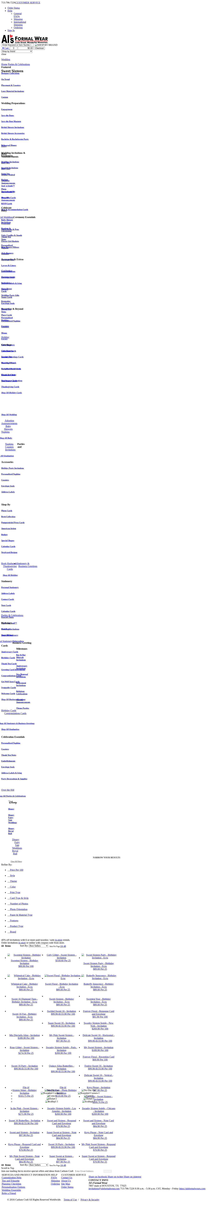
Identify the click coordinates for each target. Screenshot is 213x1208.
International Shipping (20, 23)
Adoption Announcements (8, 181)
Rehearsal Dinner (9, 145)
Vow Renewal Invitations (22, 675)
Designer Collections (10, 73)
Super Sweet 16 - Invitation (61, 1023)
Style (12, 875)
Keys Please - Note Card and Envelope (98, 1134)
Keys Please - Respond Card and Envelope (24, 1145)
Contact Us (66, 1177)
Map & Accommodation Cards (14, 209)
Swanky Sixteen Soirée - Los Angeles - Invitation (61, 1110)
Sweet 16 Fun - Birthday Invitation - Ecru (24, 1015)
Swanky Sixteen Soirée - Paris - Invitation (61, 1049)
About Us (66, 1180)
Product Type (16, 926)
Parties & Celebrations (12, 615)
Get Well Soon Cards (10, 681)
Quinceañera (18, 641)
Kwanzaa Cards (8, 375)
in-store (58, 940)
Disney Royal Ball (11, 831)
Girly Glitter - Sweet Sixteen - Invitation (61, 956)
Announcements (8, 277)
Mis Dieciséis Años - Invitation (24, 1035)
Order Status (13, 8)
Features (14, 920)
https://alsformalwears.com (192, 1188)
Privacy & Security (90, 1199)
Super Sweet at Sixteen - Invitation (61, 1157)
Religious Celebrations (21, 692)
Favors (4, 339)
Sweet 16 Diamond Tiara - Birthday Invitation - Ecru (25, 1000)
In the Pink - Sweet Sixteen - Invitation (24, 1110)
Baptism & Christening (6, 229)
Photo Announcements (8, 190)
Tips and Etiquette (10, 1180)
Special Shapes (7, 540)
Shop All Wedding (9, 414)
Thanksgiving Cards (10, 387)
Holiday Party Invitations (12, 468)
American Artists (8, 528)
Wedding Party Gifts (10, 295)
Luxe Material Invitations (12, 91)
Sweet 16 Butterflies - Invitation (24, 1120)
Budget (4, 534)
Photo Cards (6, 510)
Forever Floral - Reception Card (98, 1056)
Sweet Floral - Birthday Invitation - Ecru (61, 985)
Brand (13, 931)
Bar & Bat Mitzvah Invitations (21, 657)
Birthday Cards (8, 658)
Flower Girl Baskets (10, 241)
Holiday (5, 337)
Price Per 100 (16, 870)
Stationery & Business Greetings (27, 565)
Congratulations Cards (11, 675)
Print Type (15, 892)
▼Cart (5, 48)
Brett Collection (8, 516)
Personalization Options (13, 1187)
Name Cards (6, 297)
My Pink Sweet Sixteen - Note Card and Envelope (25, 1157)
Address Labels (8, 492)
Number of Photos (19, 903)
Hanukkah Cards (8, 363)
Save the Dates (7, 115)
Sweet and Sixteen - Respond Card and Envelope (61, 1122)
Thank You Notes (8, 755)
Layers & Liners (8, 265)
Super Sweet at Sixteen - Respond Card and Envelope (98, 1157)
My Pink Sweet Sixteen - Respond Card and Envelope (99, 1145)
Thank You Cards (9, 663)
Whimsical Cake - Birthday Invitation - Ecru (24, 985)
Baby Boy (5, 163)
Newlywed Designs (9, 552)
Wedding (5, 59)
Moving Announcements (23, 701)
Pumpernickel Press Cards (12, 522)
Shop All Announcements (8, 198)
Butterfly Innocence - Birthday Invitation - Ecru (99, 985)
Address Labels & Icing (11, 283)
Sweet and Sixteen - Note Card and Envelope (98, 1122)
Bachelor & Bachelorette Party (15, 139)
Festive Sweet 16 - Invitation (99, 1066)
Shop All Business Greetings (13, 699)
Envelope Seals (8, 259)
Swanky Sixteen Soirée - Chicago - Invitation (98, 1110)
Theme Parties (22, 708)
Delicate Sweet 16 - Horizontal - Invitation (98, 1036)
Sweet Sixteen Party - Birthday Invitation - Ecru (98, 964)
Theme (13, 881)
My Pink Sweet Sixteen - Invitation (61, 1036)
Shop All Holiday (10, 575)
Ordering (18, 27)
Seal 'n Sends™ (8, 186)
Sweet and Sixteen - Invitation (24, 1132)
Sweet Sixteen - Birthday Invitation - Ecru (61, 1000)
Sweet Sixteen (7, 635)
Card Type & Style (19, 898)
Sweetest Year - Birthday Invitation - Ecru (98, 1000)
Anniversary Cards (9, 652)
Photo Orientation (18, 909)
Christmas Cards (8, 351)
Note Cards (6, 605)
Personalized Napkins (10, 321)
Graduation (6, 270)
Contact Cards (7, 599)
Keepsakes (5, 301)
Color (13, 886)
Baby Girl (5, 169)
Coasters (5, 254)
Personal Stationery (10, 587)
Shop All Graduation (10, 729)
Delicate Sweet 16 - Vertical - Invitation (98, 1076)
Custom (4, 97)
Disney (11, 809)
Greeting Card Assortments (13, 669)
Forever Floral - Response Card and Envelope (98, 1012)
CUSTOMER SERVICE (27, 2)
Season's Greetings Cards (12, 357)
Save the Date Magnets (11, 121)
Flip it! (26, 1087)
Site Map (65, 1184)
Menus (4, 333)
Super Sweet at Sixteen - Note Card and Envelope (61, 1134)
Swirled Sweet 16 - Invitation (61, 1011)
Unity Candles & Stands (11, 235)
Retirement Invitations (21, 684)
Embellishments (8, 761)
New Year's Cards (9, 381)
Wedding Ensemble (11, 1190)
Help (9, 10)
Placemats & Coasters (11, 85)
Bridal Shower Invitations (12, 127)
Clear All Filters (16, 861)
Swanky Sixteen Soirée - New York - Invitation (99, 1024)
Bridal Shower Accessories (12, 133)
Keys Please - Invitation (98, 1087)
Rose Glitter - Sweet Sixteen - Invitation (24, 1049)
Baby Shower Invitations (7, 221)
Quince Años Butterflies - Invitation (61, 1067)
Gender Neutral (8, 174)
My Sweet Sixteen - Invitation (98, 1047)
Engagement (6, 109)
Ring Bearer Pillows (10, 247)
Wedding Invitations (10, 162)
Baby (4, 146)
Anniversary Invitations (21, 667)
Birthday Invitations (10, 629)
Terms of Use (70, 1199)
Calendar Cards (8, 546)
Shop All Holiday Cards (11, 392)
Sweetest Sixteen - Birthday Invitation (24, 962)
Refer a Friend (9, 1193)
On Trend (5, 79)
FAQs (54, 1177)
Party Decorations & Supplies (14, 779)
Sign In (11, 30)
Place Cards (6, 315)
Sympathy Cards (8, 687)
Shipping (18, 19)
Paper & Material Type (21, 915)
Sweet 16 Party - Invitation (24, 1066)
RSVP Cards (6, 203)
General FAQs (18, 15)
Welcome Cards (8, 693)
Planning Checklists (11, 1184)
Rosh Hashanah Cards (11, 369)
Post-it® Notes (7, 617)
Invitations (6, 283)
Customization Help (11, 1177)
